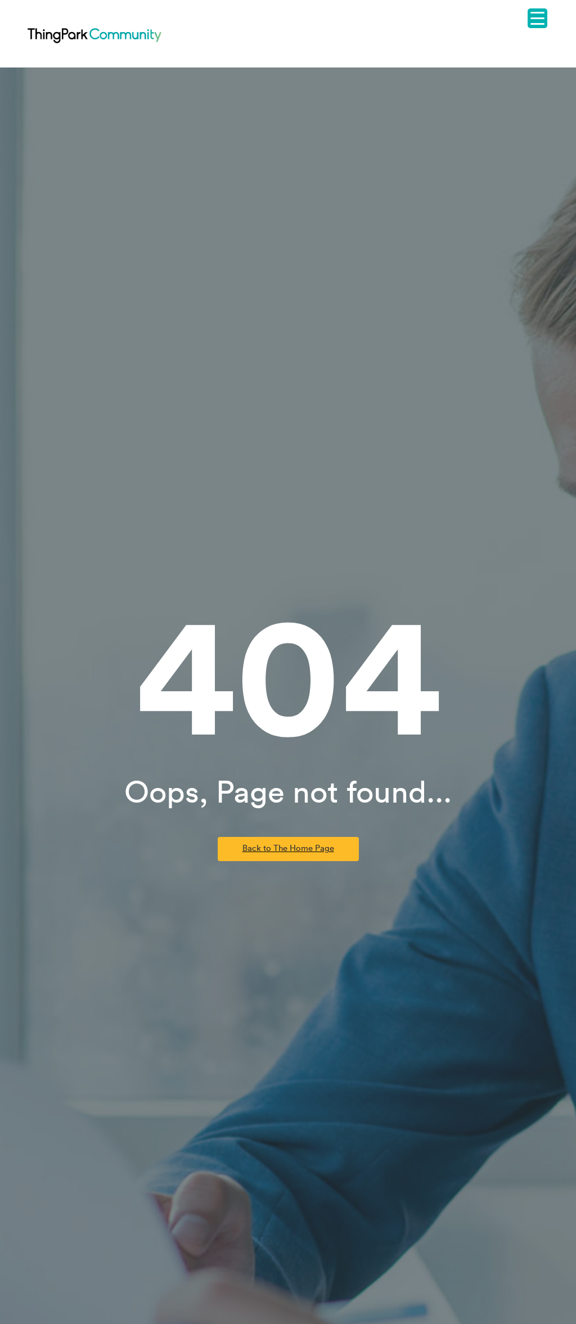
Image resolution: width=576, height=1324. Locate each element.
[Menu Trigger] (537, 18)
